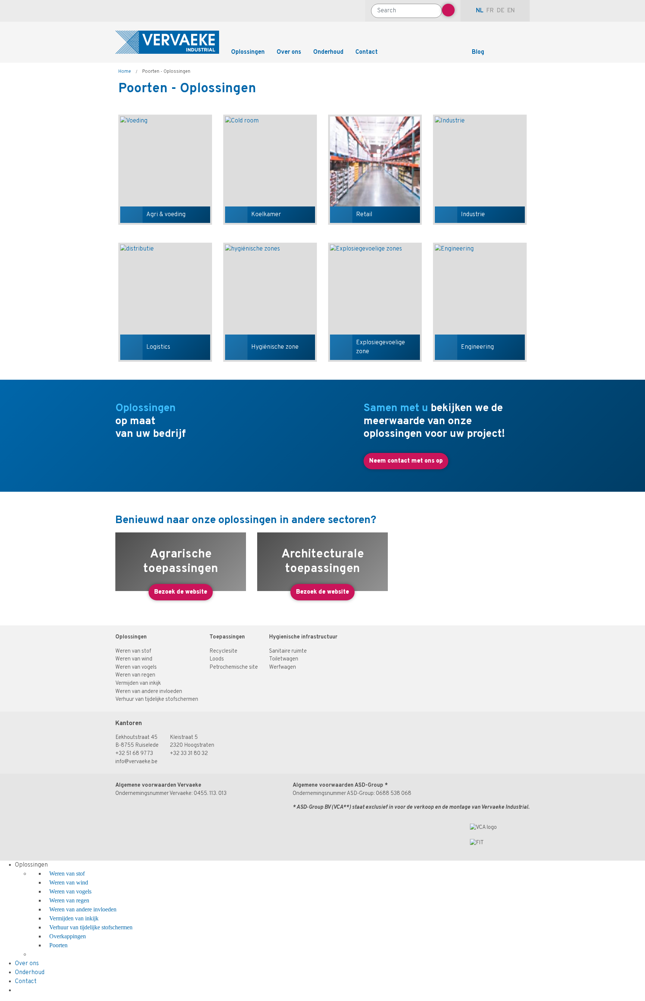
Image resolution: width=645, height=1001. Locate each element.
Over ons (289, 52)
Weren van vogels (136, 667)
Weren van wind (133, 659)
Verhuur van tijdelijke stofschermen (156, 699)
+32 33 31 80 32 (189, 753)
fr (490, 11)
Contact (366, 52)
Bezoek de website (180, 592)
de (500, 11)
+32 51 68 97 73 (134, 753)
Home (124, 72)
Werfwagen (282, 667)
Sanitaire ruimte (288, 651)
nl (479, 11)
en (511, 11)
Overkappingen (67, 936)
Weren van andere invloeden (148, 691)
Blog (478, 52)
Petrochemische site (233, 667)
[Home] (167, 42)
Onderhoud (328, 52)
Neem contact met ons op (406, 461)
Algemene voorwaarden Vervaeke (158, 785)
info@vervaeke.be (136, 761)
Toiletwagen (283, 659)
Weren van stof (133, 651)
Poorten (58, 945)
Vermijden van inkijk (138, 683)
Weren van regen (135, 675)
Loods (216, 659)
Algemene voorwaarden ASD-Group (338, 785)
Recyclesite (223, 651)
